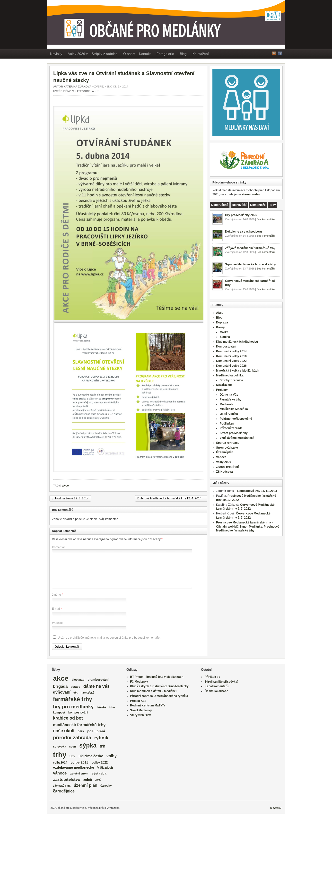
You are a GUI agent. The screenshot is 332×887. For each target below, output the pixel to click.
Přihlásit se (212, 676)
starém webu (251, 194)
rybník (101, 737)
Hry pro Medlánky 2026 (241, 215)
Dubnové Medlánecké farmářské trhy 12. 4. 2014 (171, 498)
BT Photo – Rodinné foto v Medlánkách (156, 676)
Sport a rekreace (227, 442)
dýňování (61, 692)
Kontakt (145, 54)
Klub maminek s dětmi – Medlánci (153, 691)
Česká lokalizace (216, 691)
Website (57, 623)
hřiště (101, 707)
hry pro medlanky (73, 706)
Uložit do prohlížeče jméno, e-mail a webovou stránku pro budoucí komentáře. (109, 637)
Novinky (56, 54)
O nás (127, 54)
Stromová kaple (227, 447)
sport (72, 746)
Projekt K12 (138, 701)
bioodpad (78, 679)
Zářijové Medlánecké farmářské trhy (250, 248)
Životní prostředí (227, 467)
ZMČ (98, 779)
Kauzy (220, 327)
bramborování (98, 679)
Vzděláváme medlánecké (237, 438)
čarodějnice (64, 791)
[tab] (220, 205)
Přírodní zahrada (231, 428)
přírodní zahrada (72, 737)
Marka (224, 332)
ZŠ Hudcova (224, 471)
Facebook (280, 53)
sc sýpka (59, 746)
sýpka (87, 745)
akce (65, 485)
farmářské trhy (72, 699)
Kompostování (226, 346)
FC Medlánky (139, 681)
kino (112, 707)
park (81, 731)
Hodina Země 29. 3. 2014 (70, 498)
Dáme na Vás (229, 394)
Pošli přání (227, 423)
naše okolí (63, 730)
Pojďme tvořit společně (236, 418)
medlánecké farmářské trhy (79, 724)
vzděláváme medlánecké (73, 767)
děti (75, 692)
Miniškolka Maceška (234, 409)
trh (102, 746)
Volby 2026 (76, 54)
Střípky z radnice (104, 54)
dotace (75, 686)
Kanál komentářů (216, 686)
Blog (183, 54)
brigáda (60, 686)
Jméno (56, 594)
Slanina (225, 337)
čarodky (106, 785)
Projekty (222, 389)
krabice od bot (68, 718)
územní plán (85, 785)
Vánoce (221, 457)
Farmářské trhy (230, 399)
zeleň (87, 780)
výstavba (98, 773)
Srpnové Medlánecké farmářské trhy (250, 264)
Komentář (58, 547)
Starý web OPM (140, 715)
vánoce (60, 773)
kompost (59, 712)
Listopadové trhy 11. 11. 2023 (257, 491)
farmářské (87, 692)
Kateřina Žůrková (77, 86)
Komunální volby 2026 (231, 365)
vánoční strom (79, 773)
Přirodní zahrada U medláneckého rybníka (159, 696)
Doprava (222, 322)
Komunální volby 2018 (231, 356)
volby (111, 756)
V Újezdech (105, 767)
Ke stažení (200, 54)
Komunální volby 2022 (231, 361)
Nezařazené (224, 385)
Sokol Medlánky (141, 710)
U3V (72, 756)
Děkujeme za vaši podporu (243, 231)
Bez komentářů (266, 219)
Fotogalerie (165, 54)
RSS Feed (273, 53)
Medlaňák (226, 404)
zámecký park (61, 785)
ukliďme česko (91, 756)
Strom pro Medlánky (234, 433)
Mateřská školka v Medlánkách (237, 370)
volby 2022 (100, 762)
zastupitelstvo (66, 779)
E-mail (56, 608)
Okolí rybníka (229, 414)
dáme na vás (96, 686)
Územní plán (224, 452)
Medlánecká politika (230, 375)
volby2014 (60, 762)
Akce (95, 91)
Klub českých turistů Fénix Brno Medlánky (159, 686)
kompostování (78, 712)
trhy (59, 755)
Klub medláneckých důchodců (237, 341)
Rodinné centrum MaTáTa (147, 705)
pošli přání (96, 731)
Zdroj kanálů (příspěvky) (221, 681)
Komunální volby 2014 (231, 351)
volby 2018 (79, 762)
